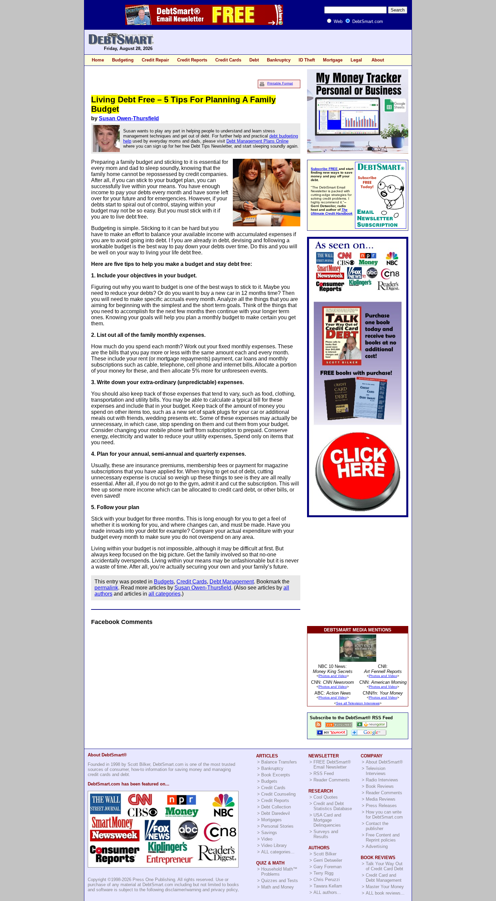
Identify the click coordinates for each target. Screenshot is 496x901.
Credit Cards (228, 59)
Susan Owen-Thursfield (129, 118)
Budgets (164, 581)
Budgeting (123, 59)
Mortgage (332, 59)
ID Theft (307, 59)
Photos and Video (333, 676)
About (377, 59)
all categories (164, 594)
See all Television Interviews (358, 703)
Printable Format (280, 83)
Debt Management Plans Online (257, 141)
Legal (356, 59)
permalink (106, 588)
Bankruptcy (279, 59)
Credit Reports (192, 59)
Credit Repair (155, 59)
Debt (254, 59)
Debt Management (232, 581)
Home (98, 59)
